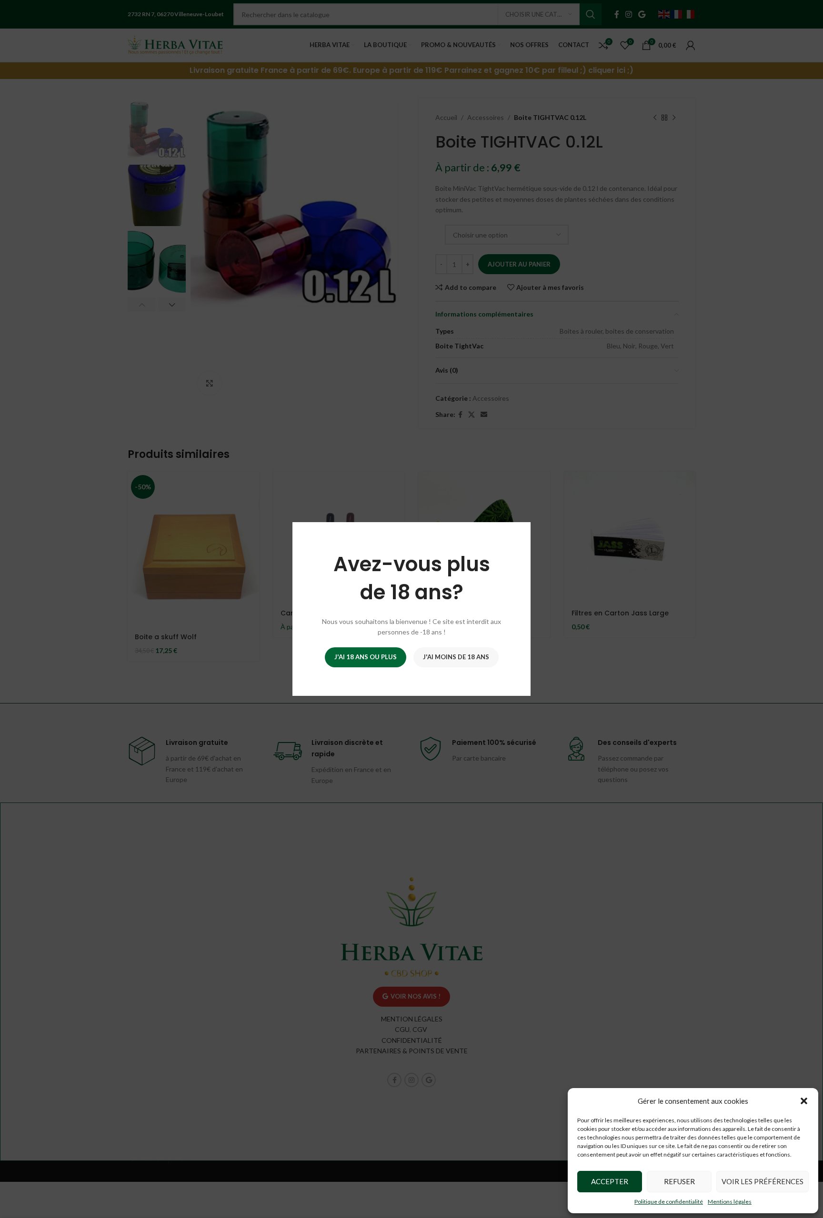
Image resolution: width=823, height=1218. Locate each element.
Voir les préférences (762, 1181)
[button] (804, 1101)
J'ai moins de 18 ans (456, 657)
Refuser (679, 1181)
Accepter (609, 1181)
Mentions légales (730, 1201)
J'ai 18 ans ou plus (365, 657)
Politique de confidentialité (668, 1201)
